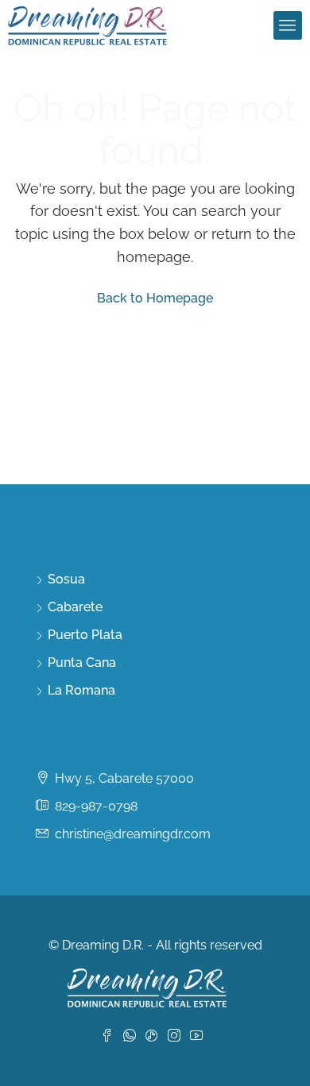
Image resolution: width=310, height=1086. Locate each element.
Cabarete (75, 606)
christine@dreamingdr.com (133, 833)
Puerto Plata (85, 634)
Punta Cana (82, 662)
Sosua (66, 579)
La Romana (81, 690)
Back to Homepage (155, 298)
